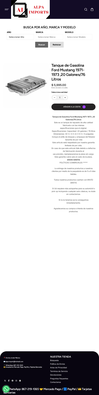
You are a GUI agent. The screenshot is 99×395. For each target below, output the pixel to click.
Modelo (69, 32)
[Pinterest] (12, 380)
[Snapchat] (20, 380)
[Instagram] (16, 380)
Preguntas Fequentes (59, 378)
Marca (39, 32)
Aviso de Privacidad (58, 367)
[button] (92, 9)
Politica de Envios (57, 364)
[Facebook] (8, 380)
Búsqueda (54, 360)
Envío (53, 87)
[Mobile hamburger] (7, 9)
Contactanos (55, 382)
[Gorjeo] (5, 380)
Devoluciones (55, 375)
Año (9, 32)
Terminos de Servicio (59, 371)
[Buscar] (86, 9)
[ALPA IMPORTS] (30, 9)
